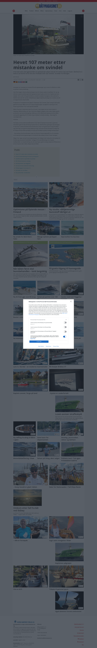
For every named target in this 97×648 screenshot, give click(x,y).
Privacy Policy (56, 346)
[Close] (71, 302)
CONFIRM (39, 341)
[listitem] (48, 319)
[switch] (65, 322)
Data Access (48, 346)
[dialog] (48, 324)
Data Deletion (41, 346)
